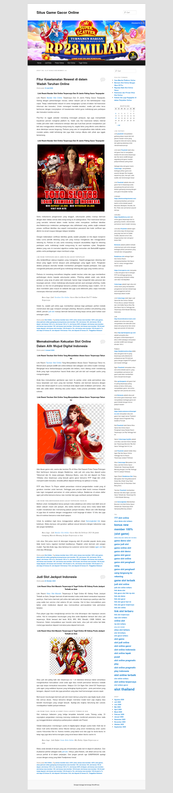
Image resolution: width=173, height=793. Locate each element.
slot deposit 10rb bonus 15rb (61, 330)
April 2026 (118, 709)
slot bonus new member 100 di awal (68, 326)
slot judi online (121, 642)
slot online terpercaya (125, 681)
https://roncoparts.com (122, 270)
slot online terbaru (121, 678)
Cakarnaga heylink (125, 439)
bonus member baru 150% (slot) (66, 320)
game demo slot (122, 540)
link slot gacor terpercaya (124, 604)
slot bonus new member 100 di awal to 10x (60, 328)
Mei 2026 (117, 707)
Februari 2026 (119, 714)
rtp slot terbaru (120, 624)
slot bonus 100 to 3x (48, 324)
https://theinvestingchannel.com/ (125, 198)
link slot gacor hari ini (122, 602)
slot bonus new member (95, 324)
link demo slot (119, 590)
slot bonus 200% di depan (78, 324)
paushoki (120, 134)
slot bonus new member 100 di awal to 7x (89, 328)
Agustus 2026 (119, 699)
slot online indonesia (124, 649)
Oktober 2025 (119, 724)
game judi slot (121, 544)
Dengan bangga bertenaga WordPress (86, 785)
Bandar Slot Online (54, 97)
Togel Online (83, 63)
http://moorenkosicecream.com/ (125, 319)
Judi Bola (48, 63)
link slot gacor (119, 599)
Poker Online (59, 63)
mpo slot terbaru (120, 617)
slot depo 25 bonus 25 (44, 330)
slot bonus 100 (84, 322)
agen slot (98, 547)
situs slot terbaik (119, 627)
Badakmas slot (119, 256)
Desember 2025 (119, 719)
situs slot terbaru (122, 629)
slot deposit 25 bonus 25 (80, 330)
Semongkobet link (93, 521)
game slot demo (122, 551)
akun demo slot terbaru (123, 521)
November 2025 (119, 722)
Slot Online (71, 63)
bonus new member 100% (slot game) (90, 320)
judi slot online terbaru (123, 587)
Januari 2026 (118, 717)
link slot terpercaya (121, 614)
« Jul (118, 125)
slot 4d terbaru (120, 633)
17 (116, 118)
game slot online (122, 558)
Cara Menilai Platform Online (124, 80)
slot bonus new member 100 (46, 326)
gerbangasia (122, 381)
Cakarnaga (118, 168)
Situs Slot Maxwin (54, 593)
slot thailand (124, 689)
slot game (119, 638)
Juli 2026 (117, 702)
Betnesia (117, 245)
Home (39, 63)
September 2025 (120, 727)
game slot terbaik (124, 580)
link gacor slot (119, 593)
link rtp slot (130, 593)
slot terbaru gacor (121, 685)
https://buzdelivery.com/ (122, 217)
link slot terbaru (123, 611)
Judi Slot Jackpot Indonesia (57, 577)
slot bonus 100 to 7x (62, 324)
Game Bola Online (67, 740)
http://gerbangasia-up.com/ (127, 333)
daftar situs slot (119, 538)
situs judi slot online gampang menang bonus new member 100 (57, 322)
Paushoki (124, 150)
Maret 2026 (118, 712)
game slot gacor (122, 555)
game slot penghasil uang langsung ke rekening (124, 573)
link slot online (120, 607)
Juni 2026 (117, 704)
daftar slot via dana (130, 538)
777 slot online (121, 517)
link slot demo (119, 596)
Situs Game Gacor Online (58, 12)
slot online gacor (122, 646)
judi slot (51, 311)
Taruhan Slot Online (61, 297)
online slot (119, 620)
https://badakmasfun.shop (123, 351)
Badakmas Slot (128, 476)
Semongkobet (122, 502)
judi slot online (121, 584)
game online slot (122, 547)
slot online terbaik (125, 675)
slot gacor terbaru (121, 635)
